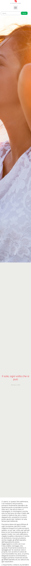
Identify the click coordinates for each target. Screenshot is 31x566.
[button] (15, 7)
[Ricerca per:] (11, 13)
